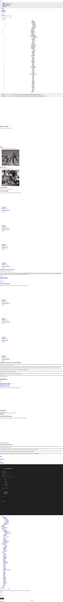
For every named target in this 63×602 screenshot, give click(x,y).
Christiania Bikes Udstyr (33, 35)
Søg (10, 17)
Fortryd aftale (31, 600)
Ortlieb (4, 573)
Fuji (3, 566)
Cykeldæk (4, 546)
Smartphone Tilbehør (6, 540)
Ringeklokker (33, 43)
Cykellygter (5, 534)
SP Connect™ (33, 86)
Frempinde (4, 547)
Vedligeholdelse (5, 550)
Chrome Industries (33, 67)
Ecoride (33, 68)
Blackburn (33, 62)
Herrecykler (33, 21)
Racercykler (5, 524)
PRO (33, 79)
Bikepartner (33, 61)
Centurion (33, 65)
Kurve (33, 40)
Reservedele (3, 543)
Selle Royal (5, 579)
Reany (4, 576)
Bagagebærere (5, 530)
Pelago (33, 78)
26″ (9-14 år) (34, 27)
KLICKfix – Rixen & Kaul (7, 569)
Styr (33, 54)
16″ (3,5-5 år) (7, 520)
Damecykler (3, 264)
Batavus (33, 60)
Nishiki (33, 77)
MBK (33, 76)
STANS (4, 582)
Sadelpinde (33, 52)
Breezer (33, 64)
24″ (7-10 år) (34, 26)
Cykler (32, 20)
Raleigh (33, 80)
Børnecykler (33, 22)
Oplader (34, 50)
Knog (4, 570)
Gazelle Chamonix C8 (5, 210)
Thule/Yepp (5, 583)
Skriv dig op (2, 598)
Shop (1, 456)
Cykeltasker (33, 39)
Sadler (33, 44)
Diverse (6, 533)
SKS (33, 84)
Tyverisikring (33, 45)
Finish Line (33, 70)
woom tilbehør (33, 47)
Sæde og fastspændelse (34, 37)
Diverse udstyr (33, 46)
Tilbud (2, 586)
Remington (33, 82)
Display (34, 49)
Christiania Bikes (33, 66)
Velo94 (3, 10)
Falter (33, 69)
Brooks (4, 560)
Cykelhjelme (32, 32)
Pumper (33, 42)
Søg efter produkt (4, 15)
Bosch (33, 63)
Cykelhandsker (5, 527)
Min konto (2, 459)
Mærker (32, 56)
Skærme (33, 53)
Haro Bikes (33, 73)
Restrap (33, 83)
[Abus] (3, 398)
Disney (4, 563)
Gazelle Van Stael (5, 247)
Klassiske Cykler (3, 167)
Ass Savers (4, 553)
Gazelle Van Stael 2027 (6, 266)
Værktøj (33, 55)
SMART (33, 85)
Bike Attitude (5, 556)
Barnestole (33, 34)
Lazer (33, 75)
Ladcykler (32, 30)
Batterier (33, 48)
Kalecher (34, 36)
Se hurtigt (3, 226)
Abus (33, 57)
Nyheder (32, 91)
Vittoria (33, 90)
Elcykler (32, 29)
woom (33, 89)
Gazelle (33, 71)
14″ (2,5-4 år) (34, 24)
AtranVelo (33, 58)
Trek (33, 88)
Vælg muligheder (4, 225)
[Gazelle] (3, 391)
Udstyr (32, 33)
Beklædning (32, 31)
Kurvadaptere (34, 41)
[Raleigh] (3, 408)
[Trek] (3, 405)
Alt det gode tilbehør (3, 187)
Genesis (33, 72)
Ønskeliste (2, 462)
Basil (33, 59)
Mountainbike (33, 28)
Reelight (33, 81)
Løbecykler (34, 23)
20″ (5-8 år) (6, 521)
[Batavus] (3, 401)
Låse (4, 537)
